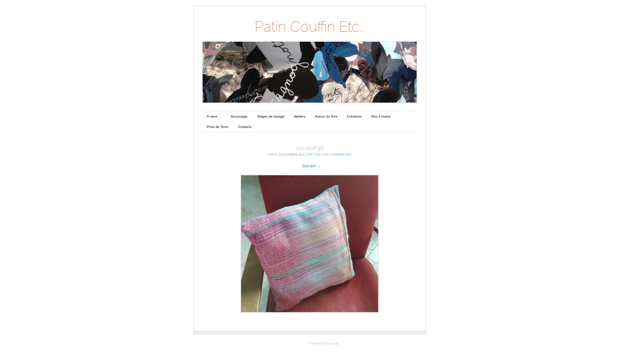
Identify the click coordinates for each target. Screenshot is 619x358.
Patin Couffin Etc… (309, 26)
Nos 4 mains (381, 116)
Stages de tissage (270, 116)
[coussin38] (309, 244)
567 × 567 (314, 154)
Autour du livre (326, 116)
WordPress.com (353, 343)
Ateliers (299, 116)
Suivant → (311, 166)
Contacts (244, 127)
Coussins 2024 (340, 154)
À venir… (214, 116)
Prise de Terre (217, 127)
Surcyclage (238, 116)
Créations (354, 116)
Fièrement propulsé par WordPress (280, 343)
